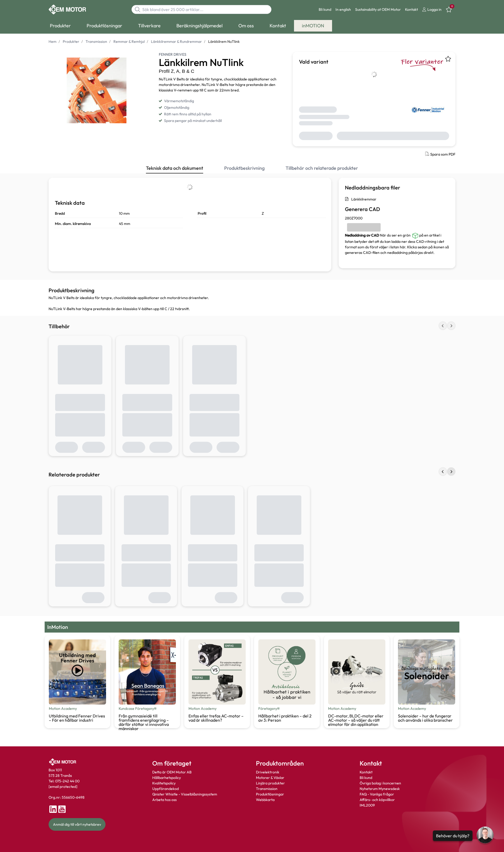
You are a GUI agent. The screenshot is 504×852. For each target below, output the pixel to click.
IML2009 (367, 805)
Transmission (266, 788)
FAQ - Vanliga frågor (377, 794)
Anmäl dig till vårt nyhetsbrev (77, 824)
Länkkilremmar (363, 199)
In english (343, 9)
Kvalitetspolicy (164, 783)
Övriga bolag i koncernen (380, 783)
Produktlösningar (270, 794)
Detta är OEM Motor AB (172, 772)
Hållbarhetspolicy (166, 777)
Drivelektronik (267, 772)
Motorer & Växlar (270, 777)
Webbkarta (265, 799)
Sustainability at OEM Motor (378, 9)
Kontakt (411, 9)
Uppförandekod (165, 788)
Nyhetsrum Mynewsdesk (380, 788)
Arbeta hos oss (164, 799)
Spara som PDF (442, 154)
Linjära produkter (270, 783)
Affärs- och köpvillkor (377, 799)
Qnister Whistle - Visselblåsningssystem (184, 794)
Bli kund (325, 9)
